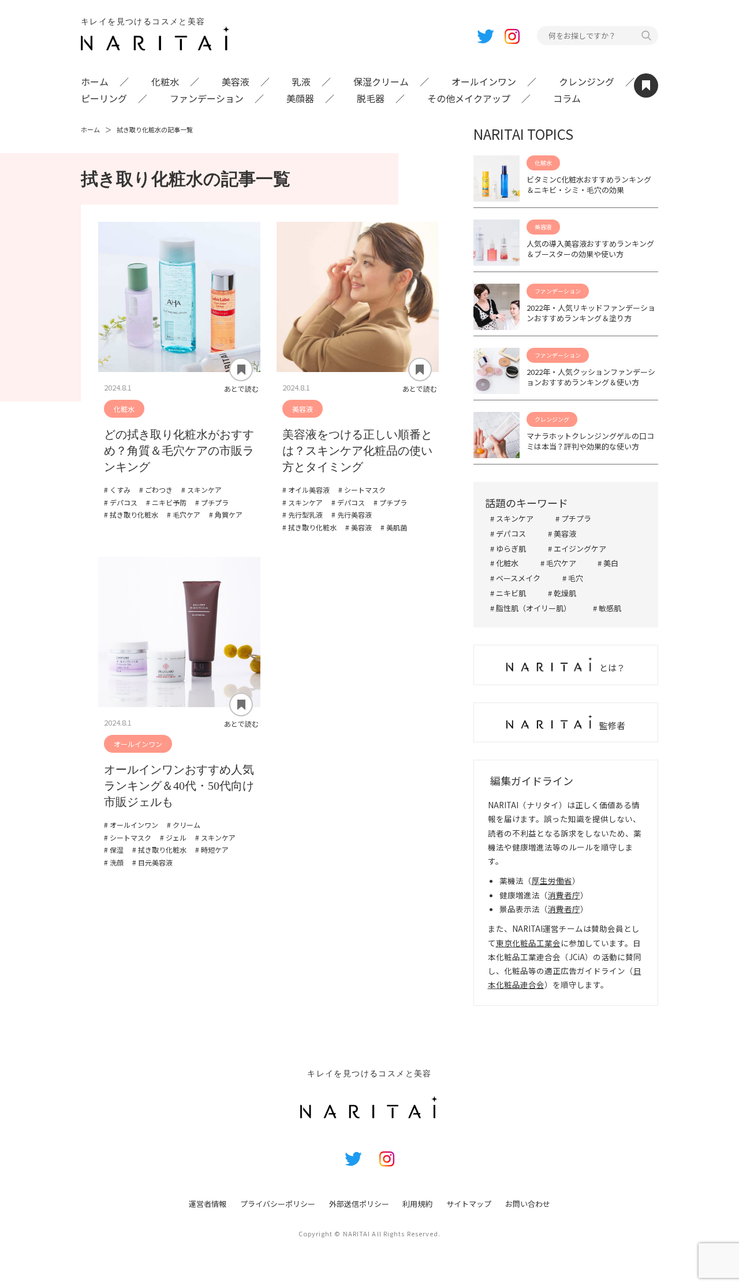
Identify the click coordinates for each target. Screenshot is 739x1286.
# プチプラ (573, 518)
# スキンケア (511, 518)
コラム (567, 98)
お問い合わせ (527, 1203)
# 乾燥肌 (562, 593)
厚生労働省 (552, 880)
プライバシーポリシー (277, 1203)
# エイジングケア (577, 548)
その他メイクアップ (468, 98)
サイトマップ (468, 1203)
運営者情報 (207, 1203)
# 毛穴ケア (558, 562)
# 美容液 (562, 533)
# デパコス (508, 533)
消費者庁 (564, 895)
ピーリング (104, 98)
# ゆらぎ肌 (508, 548)
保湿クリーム (381, 81)
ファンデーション (207, 98)
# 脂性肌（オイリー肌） (530, 608)
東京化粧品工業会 (528, 943)
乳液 (301, 81)
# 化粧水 (504, 562)
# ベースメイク (515, 578)
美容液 (235, 81)
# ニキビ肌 (508, 593)
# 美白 (608, 562)
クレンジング (586, 81)
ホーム (95, 81)
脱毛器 (371, 98)
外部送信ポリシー (359, 1203)
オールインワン (483, 81)
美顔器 (300, 98)
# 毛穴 (572, 578)
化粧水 (165, 81)
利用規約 (417, 1203)
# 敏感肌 (607, 608)
